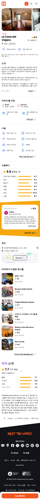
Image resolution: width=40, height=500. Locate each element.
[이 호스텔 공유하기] (37, 30)
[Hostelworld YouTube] (27, 445)
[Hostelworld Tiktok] (37, 445)
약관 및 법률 (21, 485)
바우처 (33, 485)
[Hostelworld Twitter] (17, 445)
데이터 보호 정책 (9, 485)
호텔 (17, 460)
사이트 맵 (21, 490)
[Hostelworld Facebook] (12, 445)
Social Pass (20, 465)
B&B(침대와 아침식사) (28, 460)
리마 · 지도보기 (10, 44)
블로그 (6, 460)
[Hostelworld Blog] (2, 445)
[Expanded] (4, 418)
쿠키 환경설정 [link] (30, 490)
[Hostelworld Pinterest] (32, 445)
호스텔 (4, 34)
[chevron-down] (21, 371)
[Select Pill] (26, 4)
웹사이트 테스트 (11, 490)
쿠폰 (28, 485)
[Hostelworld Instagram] (22, 445)
